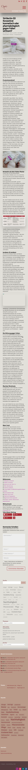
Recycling (8, 609)
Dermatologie (13, 589)
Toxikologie (20, 730)
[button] (7, 514)
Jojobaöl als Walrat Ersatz (9, 639)
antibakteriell (16, 587)
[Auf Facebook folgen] (26, 769)
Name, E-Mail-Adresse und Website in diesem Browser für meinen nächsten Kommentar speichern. (13, 563)
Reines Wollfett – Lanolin (9, 636)
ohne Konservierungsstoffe (13, 604)
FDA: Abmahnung (8, 486)
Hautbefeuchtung (8, 595)
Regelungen (20, 687)
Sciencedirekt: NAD (8, 492)
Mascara (2, 719)
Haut (19, 592)
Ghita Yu (7, 33)
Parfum (18, 604)
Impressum (3, 751)
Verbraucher (10, 614)
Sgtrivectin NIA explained (11, 498)
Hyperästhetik (6, 628)
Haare (15, 592)
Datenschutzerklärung (6, 753)
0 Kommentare (17, 34)
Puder (4, 609)
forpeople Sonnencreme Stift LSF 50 (11, 630)
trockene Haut (16, 612)
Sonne (21, 609)
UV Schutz (16, 732)
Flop (11, 592)
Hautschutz (18, 595)
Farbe (8, 592)
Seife (11, 609)
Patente (11, 34)
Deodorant (13, 707)
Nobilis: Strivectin (8, 482)
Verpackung (16, 614)
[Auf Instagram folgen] (20, 769)
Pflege (17, 607)
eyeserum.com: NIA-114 (10, 484)
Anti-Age (10, 587)
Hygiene (4, 597)
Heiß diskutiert (10, 685)
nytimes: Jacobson (8, 487)
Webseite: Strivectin (9, 480)
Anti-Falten (20, 33)
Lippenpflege (5, 599)
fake (4, 592)
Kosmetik (16, 597)
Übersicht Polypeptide (9, 496)
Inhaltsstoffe (6, 34)
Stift (4, 612)
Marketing (9, 599)
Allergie (4, 587)
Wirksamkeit (21, 614)
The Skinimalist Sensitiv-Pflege (15, 665)
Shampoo (16, 609)
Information (11, 597)
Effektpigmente (4, 709)
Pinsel (22, 607)
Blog (8, 707)
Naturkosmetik (6, 604)
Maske (16, 599)
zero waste (5, 616)
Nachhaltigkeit (10, 602)
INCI (17, 714)
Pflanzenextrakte (8, 607)
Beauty (21, 587)
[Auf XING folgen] (23, 769)
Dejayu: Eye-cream (8, 494)
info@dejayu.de (6, 510)
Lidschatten (20, 597)
